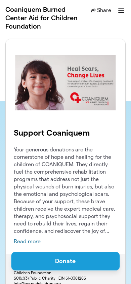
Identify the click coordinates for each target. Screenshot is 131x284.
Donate (65, 261)
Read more (27, 241)
